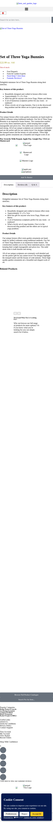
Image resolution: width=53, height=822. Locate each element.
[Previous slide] (15, 313)
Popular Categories (7, 707)
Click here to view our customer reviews (15, 781)
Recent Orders (5, 738)
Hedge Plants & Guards (8, 709)
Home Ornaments (6, 714)
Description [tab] (8, 185)
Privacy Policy (5, 726)
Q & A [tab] (34, 185)
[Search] (52, 20)
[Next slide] (19, 313)
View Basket (5, 736)
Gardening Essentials (7, 711)
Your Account (5, 732)
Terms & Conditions (8, 724)
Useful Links (5, 720)
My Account (5, 734)
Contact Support (6, 728)
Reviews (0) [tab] (22, 185)
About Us (4, 722)
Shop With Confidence (9, 742)
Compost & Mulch (6, 712)
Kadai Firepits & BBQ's (8, 716)
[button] (26, 9)
